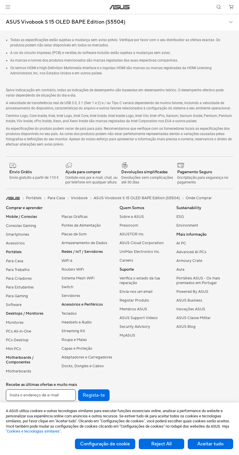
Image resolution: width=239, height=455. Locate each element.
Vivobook (79, 198)
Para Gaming (17, 296)
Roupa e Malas (74, 339)
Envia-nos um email (135, 291)
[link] (119, 7)
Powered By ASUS (192, 291)
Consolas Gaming (21, 225)
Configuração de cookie (105, 444)
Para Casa (14, 261)
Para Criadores (19, 278)
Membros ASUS (133, 309)
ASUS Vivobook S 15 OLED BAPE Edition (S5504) (65, 22)
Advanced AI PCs (191, 252)
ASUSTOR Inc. (132, 234)
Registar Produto (134, 300)
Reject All (161, 444)
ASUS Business (189, 300)
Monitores (15, 322)
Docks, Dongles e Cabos (82, 366)
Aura (180, 269)
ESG (180, 216)
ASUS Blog (186, 326)
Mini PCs (13, 348)
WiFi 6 (66, 260)
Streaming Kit (73, 331)
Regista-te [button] (94, 395)
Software (14, 304)
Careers (126, 260)
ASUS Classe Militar (193, 318)
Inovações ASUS (190, 309)
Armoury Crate (189, 260)
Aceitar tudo (210, 444)
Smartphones (17, 234)
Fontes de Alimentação (81, 225)
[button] (7, 7)
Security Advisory (134, 326)
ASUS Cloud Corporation (141, 243)
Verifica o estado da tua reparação (139, 280)
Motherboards (18, 371)
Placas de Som (74, 234)
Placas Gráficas (74, 216)
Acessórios (15, 243)
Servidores (70, 295)
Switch (67, 287)
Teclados (69, 313)
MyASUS (127, 335)
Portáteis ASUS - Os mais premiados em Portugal (198, 280)
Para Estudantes (20, 287)
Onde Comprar (199, 198)
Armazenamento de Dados (84, 243)
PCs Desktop (17, 340)
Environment (187, 225)
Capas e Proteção (76, 348)
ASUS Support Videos (138, 318)
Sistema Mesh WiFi (77, 278)
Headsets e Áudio (76, 322)
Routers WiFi (72, 269)
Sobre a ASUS (131, 216)
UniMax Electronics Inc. (139, 251)
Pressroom (128, 225)
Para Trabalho (18, 269)
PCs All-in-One (18, 331)
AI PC (181, 243)
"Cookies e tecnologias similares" (33, 431)
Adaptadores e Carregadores (86, 357)
